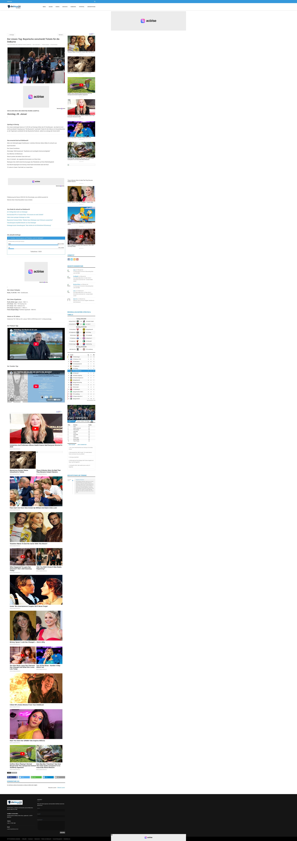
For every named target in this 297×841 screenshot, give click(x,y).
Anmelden (9, 1)
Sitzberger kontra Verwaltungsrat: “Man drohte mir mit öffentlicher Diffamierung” (29, 225)
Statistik (65, 6)
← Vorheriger (11, 34)
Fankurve (73, 6)
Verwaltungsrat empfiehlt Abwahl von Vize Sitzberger (21, 222)
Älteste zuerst (61, 787)
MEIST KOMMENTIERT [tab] (82, 444)
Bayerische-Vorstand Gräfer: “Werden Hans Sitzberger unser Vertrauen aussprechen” (30, 220)
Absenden (62, 832)
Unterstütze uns (67, 839)
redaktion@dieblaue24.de (12, 829)
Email (38, 814)
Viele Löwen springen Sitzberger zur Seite (18, 217)
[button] (12, 777)
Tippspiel (81, 6)
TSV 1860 (14, 772)
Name (38, 808)
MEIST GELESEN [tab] (72, 444)
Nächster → (61, 34)
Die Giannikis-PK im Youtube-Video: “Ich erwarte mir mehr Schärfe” (25, 214)
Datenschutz (37, 839)
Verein (57, 6)
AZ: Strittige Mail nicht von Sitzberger (17, 212)
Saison (51, 6)
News (44, 6)
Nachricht (39, 819)
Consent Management (57, 839)
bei (83, 271)
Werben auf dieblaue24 (46, 839)
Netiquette (24, 839)
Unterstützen (91, 6)
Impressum (30, 839)
